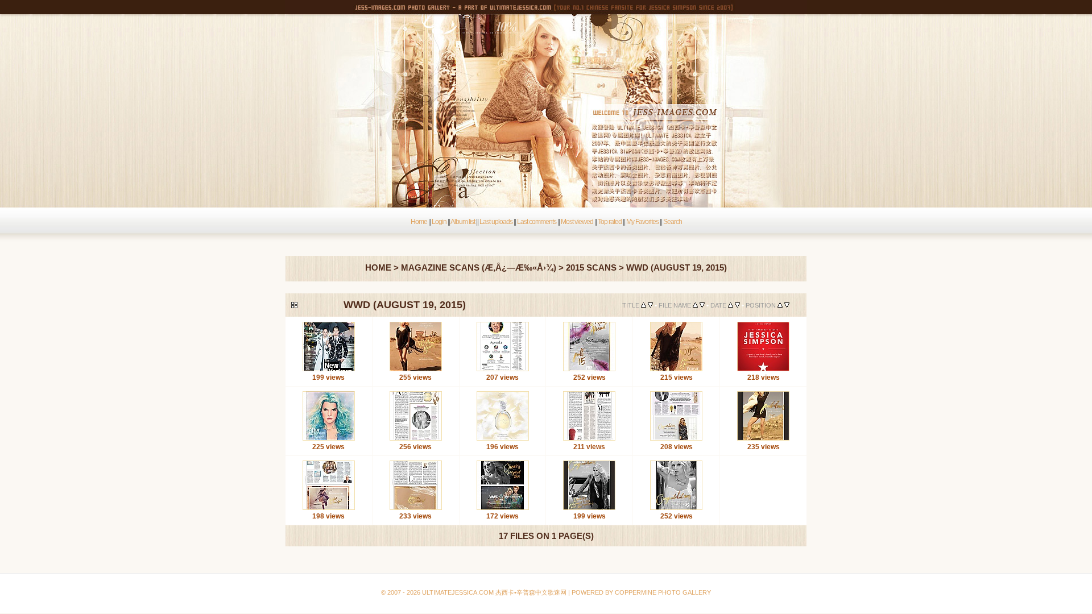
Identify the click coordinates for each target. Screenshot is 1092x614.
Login (439, 222)
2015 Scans (591, 267)
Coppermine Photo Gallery (557, 565)
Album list (462, 222)
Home (419, 222)
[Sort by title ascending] (643, 305)
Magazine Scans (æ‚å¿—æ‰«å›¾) (478, 267)
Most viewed (577, 222)
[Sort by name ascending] (695, 305)
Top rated (610, 222)
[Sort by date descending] (737, 305)
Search (672, 222)
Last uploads (495, 222)
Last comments (536, 222)
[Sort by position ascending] (780, 305)
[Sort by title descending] (650, 305)
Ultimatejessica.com (458, 592)
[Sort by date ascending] (730, 305)
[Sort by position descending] (786, 305)
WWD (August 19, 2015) (676, 267)
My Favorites (642, 222)
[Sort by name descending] (702, 305)
